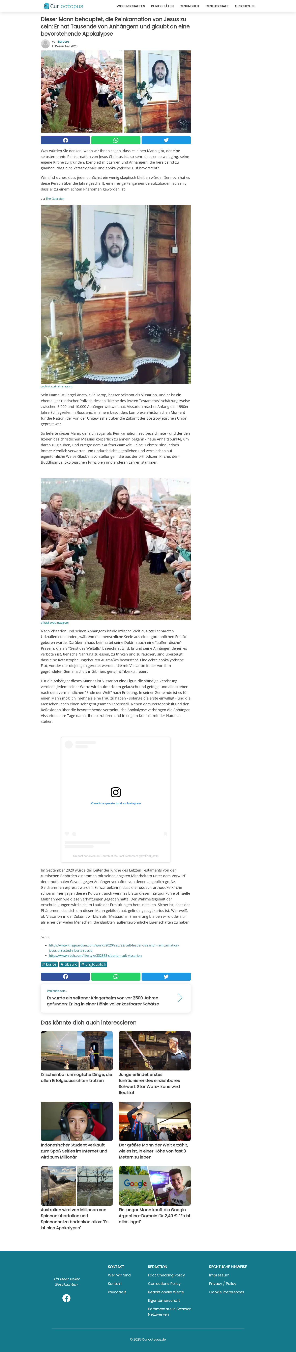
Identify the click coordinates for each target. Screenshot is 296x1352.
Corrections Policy (164, 1283)
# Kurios (49, 964)
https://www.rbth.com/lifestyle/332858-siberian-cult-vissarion (95, 955)
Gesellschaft (217, 6)
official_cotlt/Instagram (55, 622)
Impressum (219, 1275)
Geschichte (245, 6)
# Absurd (69, 964)
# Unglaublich (93, 964)
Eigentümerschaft (164, 1300)
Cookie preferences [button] (226, 1292)
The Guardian (55, 199)
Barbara (63, 42)
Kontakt (115, 1283)
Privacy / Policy (222, 1283)
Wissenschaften (131, 6)
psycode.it (117, 1292)
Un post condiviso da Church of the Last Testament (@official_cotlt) (116, 855)
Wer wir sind (119, 1275)
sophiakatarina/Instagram (56, 386)
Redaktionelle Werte (166, 1292)
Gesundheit (190, 6)
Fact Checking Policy (166, 1275)
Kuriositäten (162, 6)
